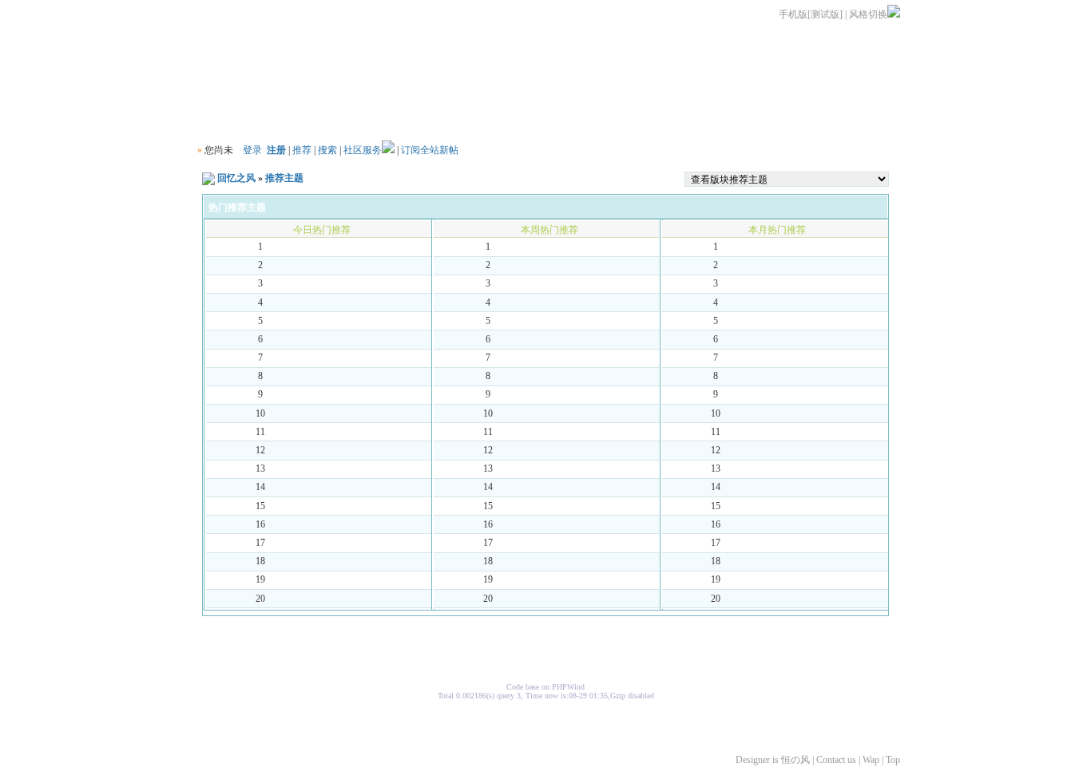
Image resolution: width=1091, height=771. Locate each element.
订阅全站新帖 (429, 150)
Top (893, 759)
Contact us (836, 759)
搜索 (327, 150)
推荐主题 (284, 178)
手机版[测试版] (811, 14)
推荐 (301, 150)
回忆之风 (236, 178)
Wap (871, 759)
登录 (252, 150)
